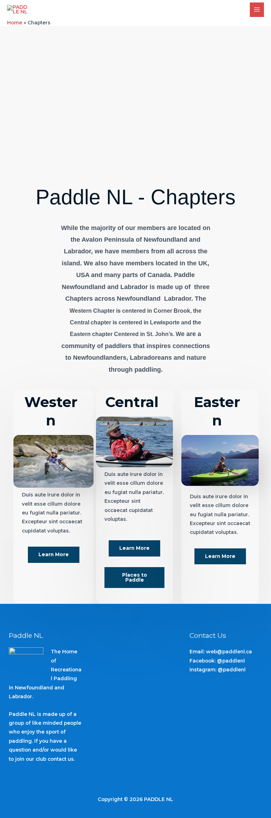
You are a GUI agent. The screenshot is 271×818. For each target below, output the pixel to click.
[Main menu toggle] (257, 9)
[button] (53, 555)
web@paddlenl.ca (229, 651)
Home (14, 22)
